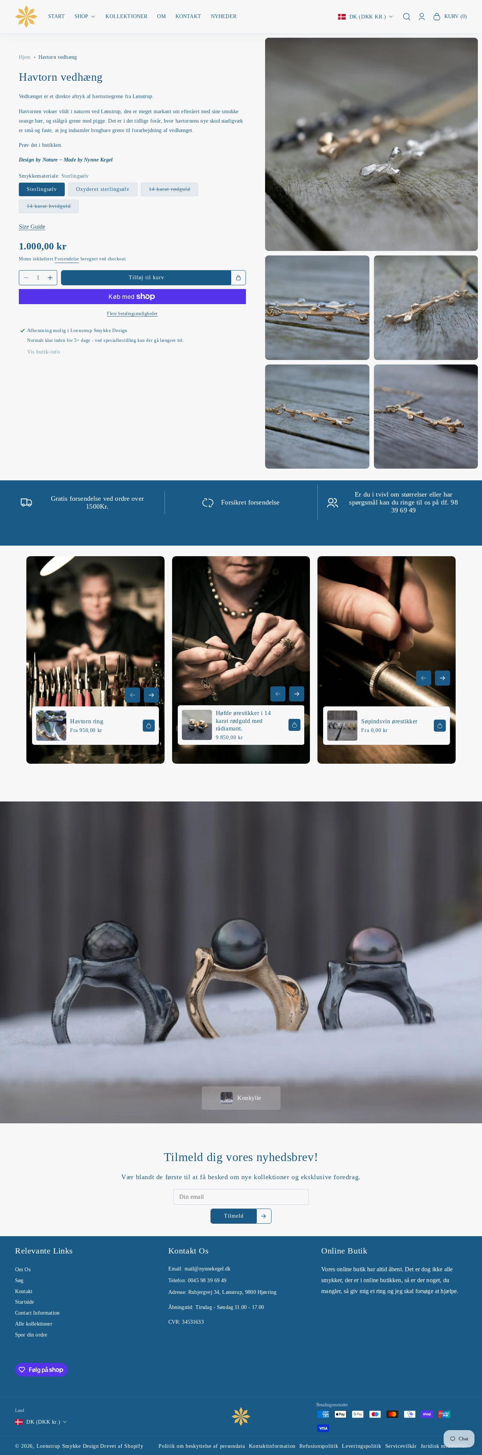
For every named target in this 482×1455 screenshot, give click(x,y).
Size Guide (32, 226)
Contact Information (37, 1313)
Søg (19, 1280)
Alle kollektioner (33, 1324)
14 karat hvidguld (53, 208)
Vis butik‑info (43, 352)
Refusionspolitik (318, 1446)
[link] (95, 660)
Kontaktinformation (272, 1446)
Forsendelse (67, 258)
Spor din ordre (31, 1335)
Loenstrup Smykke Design (68, 1446)
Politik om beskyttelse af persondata (202, 1446)
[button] (85, 16)
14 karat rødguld (173, 191)
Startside (24, 1302)
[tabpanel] (241, 810)
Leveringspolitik (361, 1446)
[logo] (241, 1416)
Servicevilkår (401, 1446)
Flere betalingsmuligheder (132, 313)
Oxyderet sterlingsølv (103, 189)
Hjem (25, 57)
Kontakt (23, 1291)
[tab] (241, 1098)
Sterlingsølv (42, 189)
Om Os (23, 1269)
